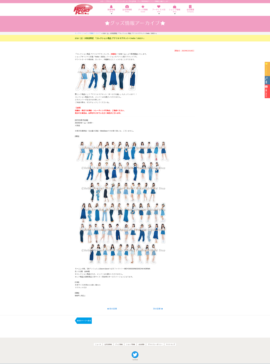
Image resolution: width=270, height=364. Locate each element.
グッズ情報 (143, 11)
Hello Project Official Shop (83, 9)
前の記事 (113, 309)
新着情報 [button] (111, 11)
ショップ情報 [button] (174, 11)
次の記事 (157, 309)
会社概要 (190, 11)
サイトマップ (170, 344)
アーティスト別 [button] (158, 11)
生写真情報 (127, 11)
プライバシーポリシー (155, 344)
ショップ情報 (130, 344)
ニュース (98, 344)
